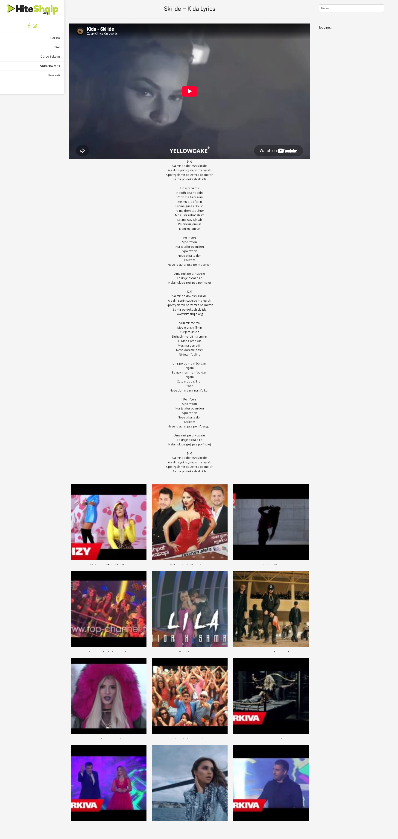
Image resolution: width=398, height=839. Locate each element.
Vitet (57, 47)
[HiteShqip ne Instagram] (35, 25)
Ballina (55, 38)
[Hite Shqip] (32, 9)
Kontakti (54, 75)
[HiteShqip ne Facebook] (29, 25)
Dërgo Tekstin (50, 56)
